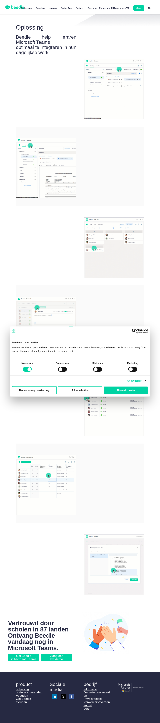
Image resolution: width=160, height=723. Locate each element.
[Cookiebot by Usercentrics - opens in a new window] (134, 331)
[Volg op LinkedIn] (54, 696)
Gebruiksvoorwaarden (97, 694)
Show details (134, 380)
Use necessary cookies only (34, 390)
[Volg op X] (63, 696)
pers (87, 708)
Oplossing (26, 8)
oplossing (22, 689)
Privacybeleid (93, 698)
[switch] (62, 369)
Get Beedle (23, 698)
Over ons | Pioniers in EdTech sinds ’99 (108, 8)
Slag (138, 8)
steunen (21, 702)
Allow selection (80, 390)
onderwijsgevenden (29, 692)
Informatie (90, 689)
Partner (80, 8)
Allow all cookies (126, 390)
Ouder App (66, 8)
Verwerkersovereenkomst (97, 703)
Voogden (22, 695)
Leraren (53, 8)
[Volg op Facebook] (71, 696)
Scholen (40, 8)
